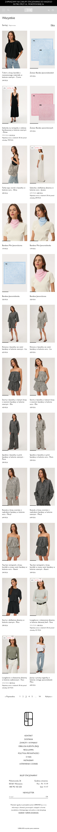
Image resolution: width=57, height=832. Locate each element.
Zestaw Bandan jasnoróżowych (41, 128)
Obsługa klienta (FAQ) (28, 746)
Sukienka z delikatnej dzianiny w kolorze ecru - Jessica (42, 189)
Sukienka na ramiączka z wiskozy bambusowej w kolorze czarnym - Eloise (14, 130)
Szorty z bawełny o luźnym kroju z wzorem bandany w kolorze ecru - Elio (42, 402)
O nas (28, 757)
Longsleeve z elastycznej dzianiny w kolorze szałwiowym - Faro (14, 679)
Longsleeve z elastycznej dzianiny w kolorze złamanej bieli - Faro (42, 621)
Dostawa (28, 739)
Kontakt (29, 735)
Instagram (28, 760)
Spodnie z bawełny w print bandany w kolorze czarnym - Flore (13, 457)
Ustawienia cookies (28, 764)
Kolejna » (48, 696)
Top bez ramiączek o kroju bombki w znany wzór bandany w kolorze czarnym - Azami (42, 567)
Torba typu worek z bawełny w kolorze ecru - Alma (13, 189)
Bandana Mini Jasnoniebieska (40, 245)
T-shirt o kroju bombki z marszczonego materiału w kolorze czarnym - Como (12, 75)
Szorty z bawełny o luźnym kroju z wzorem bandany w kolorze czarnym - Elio (14, 402)
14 (40, 696)
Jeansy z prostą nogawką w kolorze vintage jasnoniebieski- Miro (41, 680)
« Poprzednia (10, 696)
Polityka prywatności (28, 753)
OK (47, 797)
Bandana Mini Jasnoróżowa (12, 245)
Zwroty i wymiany (28, 743)
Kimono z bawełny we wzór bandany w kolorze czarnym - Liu (14, 348)
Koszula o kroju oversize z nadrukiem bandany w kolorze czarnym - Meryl (41, 512)
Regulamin (28, 750)
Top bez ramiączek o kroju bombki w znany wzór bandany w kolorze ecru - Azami (14, 567)
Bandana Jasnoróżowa (38, 296)
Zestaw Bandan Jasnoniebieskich (42, 73)
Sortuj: (5, 25)
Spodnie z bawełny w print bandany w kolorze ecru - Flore (41, 456)
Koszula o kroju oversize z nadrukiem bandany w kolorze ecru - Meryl (13, 512)
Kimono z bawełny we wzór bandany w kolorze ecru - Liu (41, 348)
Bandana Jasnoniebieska (10, 296)
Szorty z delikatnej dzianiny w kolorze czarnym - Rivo (13, 621)
